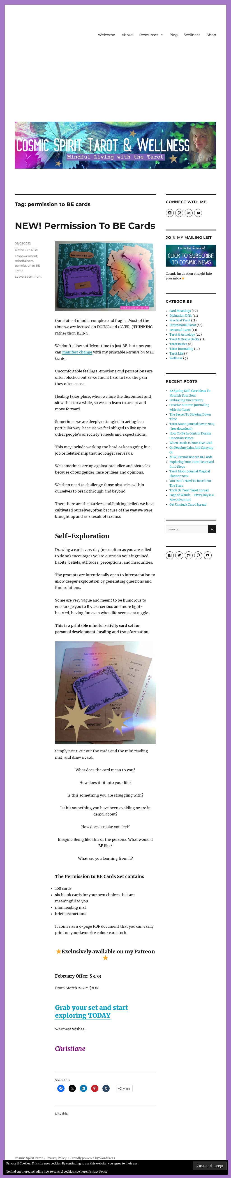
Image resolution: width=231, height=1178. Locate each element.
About (127, 35)
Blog (173, 35)
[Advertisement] (116, 84)
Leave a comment (28, 276)
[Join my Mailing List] (191, 256)
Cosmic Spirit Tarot (29, 1158)
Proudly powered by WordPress (92, 1158)
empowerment (26, 256)
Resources (148, 35)
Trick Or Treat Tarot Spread (189, 490)
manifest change (77, 352)
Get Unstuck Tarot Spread (187, 505)
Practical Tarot (179, 320)
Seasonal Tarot (180, 330)
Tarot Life (176, 353)
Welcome (106, 35)
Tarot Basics (178, 344)
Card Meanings (180, 311)
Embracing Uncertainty (186, 400)
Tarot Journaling (181, 349)
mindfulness (24, 261)
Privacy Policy (56, 1158)
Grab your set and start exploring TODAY (91, 1012)
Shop (211, 35)
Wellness (192, 35)
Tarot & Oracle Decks (184, 339)
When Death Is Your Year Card (190, 443)
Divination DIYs (26, 249)
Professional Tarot (182, 325)
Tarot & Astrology (182, 335)
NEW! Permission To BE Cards (85, 225)
